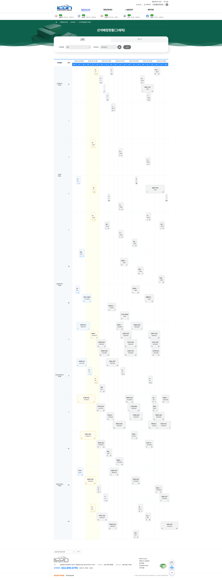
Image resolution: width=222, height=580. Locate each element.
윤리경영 (141, 563)
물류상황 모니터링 (156, 2)
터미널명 (61, 47)
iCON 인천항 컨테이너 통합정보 (64, 8)
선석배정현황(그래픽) (85, 22)
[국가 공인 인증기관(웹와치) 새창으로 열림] (163, 569)
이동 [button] (78, 552)
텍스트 (140, 39)
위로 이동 (172, 572)
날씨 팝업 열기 (172, 562)
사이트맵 (141, 568)
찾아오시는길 (143, 559)
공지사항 (166, 2)
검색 (127, 47)
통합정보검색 (64, 22)
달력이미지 (119, 47)
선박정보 (73, 22)
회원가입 (148, 4)
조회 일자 (96, 47)
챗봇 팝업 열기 (172, 567)
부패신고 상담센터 (144, 561)
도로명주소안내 (143, 565)
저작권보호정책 (70, 575)
